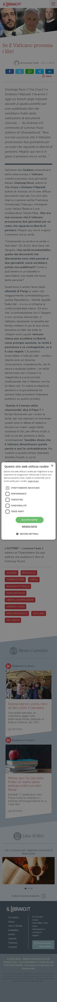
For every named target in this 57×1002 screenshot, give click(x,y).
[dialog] (28, 501)
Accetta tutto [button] (30, 520)
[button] (28, 534)
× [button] (52, 466)
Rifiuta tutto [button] (29, 526)
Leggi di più (33, 481)
